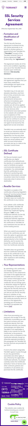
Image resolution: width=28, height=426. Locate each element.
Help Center (21, 386)
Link (19, 57)
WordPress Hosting (14, 395)
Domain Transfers (17, 391)
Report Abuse (21, 394)
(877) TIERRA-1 (6, 392)
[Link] (10, 306)
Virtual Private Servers (13, 391)
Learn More (14, 421)
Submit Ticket (21, 390)
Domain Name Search (17, 387)
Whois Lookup (17, 395)
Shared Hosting (13, 386)
